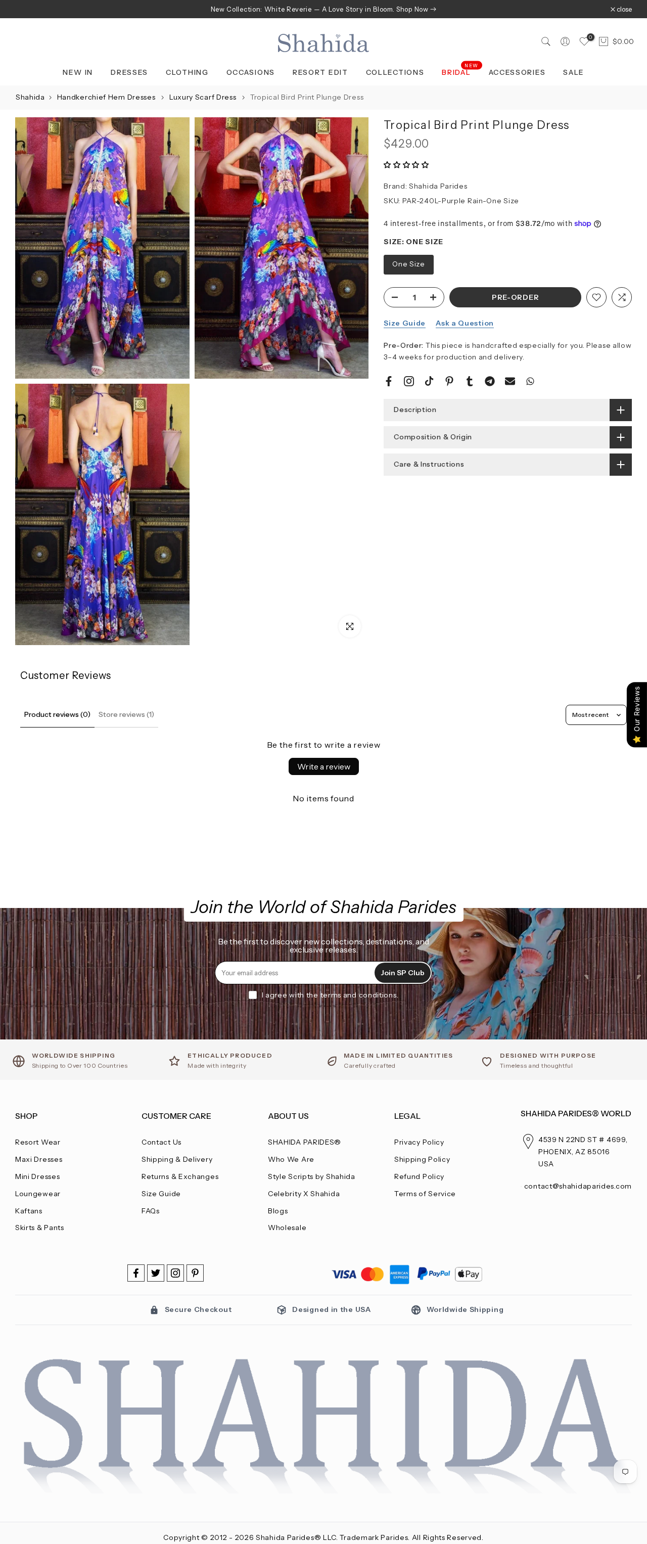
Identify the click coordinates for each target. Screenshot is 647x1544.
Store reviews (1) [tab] (126, 714)
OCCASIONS (250, 72)
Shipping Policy (422, 1159)
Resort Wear (38, 1142)
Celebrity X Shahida (304, 1193)
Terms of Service (425, 1193)
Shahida (30, 97)
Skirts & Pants (39, 1227)
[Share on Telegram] (490, 381)
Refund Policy (419, 1176)
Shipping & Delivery (177, 1159)
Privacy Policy (419, 1142)
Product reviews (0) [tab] (57, 714)
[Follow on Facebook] (136, 1273)
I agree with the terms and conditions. (330, 995)
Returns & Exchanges (180, 1176)
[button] (406, 164)
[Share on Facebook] (389, 381)
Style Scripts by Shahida (311, 1176)
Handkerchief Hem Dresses (107, 97)
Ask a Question (465, 323)
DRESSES (129, 72)
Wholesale (287, 1227)
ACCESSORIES (517, 72)
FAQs (151, 1210)
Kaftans (28, 1210)
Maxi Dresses (38, 1159)
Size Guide (405, 323)
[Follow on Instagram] (175, 1273)
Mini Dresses (37, 1176)
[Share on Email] (510, 381)
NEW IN (78, 72)
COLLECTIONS (395, 72)
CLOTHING (187, 72)
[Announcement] (323, 9)
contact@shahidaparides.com (578, 1186)
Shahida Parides (438, 186)
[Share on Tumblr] (470, 381)
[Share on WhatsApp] (530, 381)
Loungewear (38, 1193)
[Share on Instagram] (409, 381)
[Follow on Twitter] (155, 1273)
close (28, 9)
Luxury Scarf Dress (203, 97)
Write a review (323, 766)
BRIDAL (460, 71)
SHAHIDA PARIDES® (304, 1142)
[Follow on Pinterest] (195, 1273)
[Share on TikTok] (429, 381)
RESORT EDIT (320, 72)
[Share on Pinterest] (449, 381)
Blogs (278, 1210)
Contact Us (161, 1142)
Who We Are (291, 1159)
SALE (573, 72)
